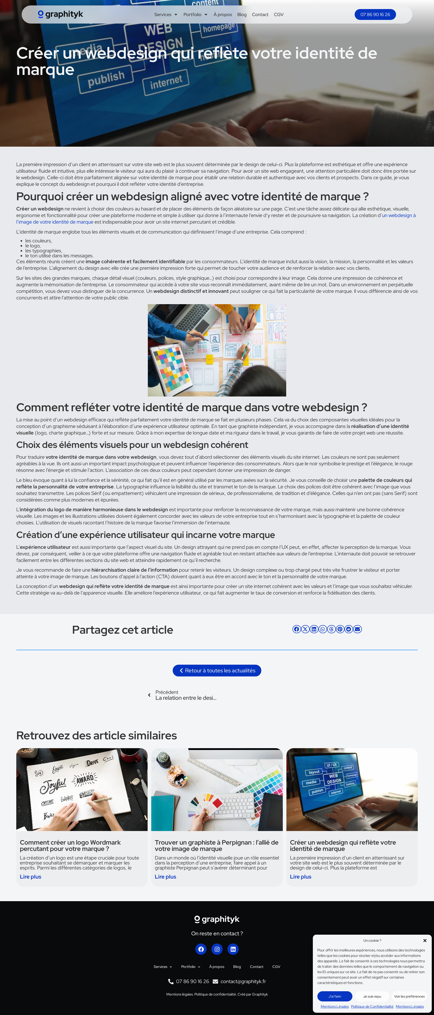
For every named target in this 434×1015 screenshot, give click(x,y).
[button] (425, 940)
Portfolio (192, 14)
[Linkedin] (233, 949)
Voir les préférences (409, 996)
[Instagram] (217, 949)
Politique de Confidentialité (372, 1006)
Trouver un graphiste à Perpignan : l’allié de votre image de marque (216, 845)
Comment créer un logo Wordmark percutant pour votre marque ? (70, 845)
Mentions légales (179, 994)
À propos (223, 14)
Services (162, 14)
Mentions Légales (335, 1006)
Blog (242, 14)
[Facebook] (201, 949)
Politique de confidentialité (215, 994)
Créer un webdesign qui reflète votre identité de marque (343, 845)
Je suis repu (372, 996)
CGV (279, 14)
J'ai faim (334, 996)
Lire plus (30, 876)
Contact (260, 14)
